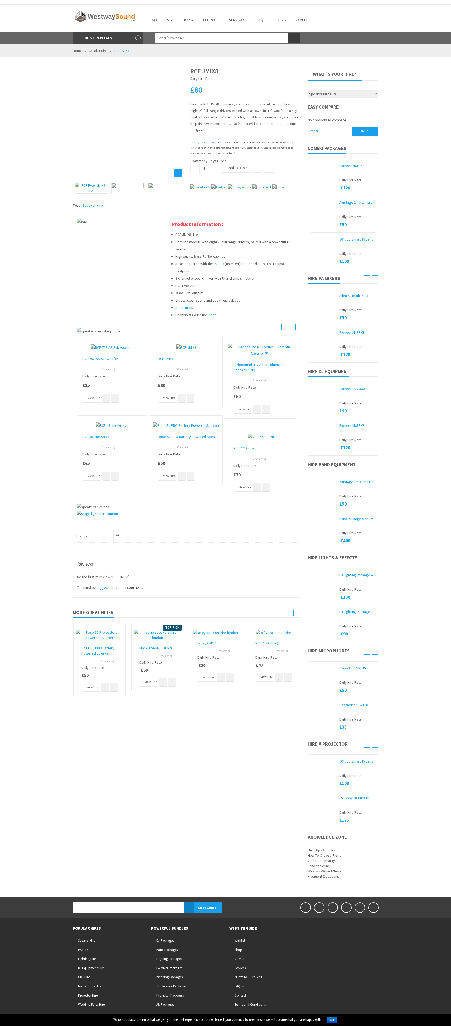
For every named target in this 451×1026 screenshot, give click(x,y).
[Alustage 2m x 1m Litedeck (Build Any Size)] (323, 202)
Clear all (313, 131)
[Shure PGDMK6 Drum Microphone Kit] (323, 668)
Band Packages (167, 949)
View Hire (94, 398)
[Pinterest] (346, 907)
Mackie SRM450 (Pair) (155, 648)
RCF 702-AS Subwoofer (100, 358)
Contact (240, 995)
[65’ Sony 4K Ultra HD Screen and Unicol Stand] (323, 798)
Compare (257, 168)
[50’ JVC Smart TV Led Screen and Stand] (323, 239)
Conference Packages (171, 986)
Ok (332, 1020)
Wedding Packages (169, 977)
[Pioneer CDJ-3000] (323, 388)
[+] (213, 168)
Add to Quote (237, 168)
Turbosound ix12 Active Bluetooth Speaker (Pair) (259, 367)
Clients (239, 959)
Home (77, 51)
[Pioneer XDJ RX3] (323, 165)
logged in (104, 587)
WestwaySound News (324, 871)
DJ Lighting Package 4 (356, 575)
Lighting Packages (169, 959)
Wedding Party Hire (91, 1004)
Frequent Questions (323, 876)
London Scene (319, 865)
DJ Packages (165, 940)
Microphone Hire (89, 986)
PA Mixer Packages (169, 968)
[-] (195, 168)
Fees (212, 315)
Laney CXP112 (208, 643)
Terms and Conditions (250, 1004)
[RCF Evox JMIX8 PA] (91, 188)
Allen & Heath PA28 (353, 295)
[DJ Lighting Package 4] (323, 575)
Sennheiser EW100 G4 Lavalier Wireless (356, 705)
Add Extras (183, 307)
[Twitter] (319, 907)
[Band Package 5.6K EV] (323, 518)
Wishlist (240, 940)
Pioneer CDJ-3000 (352, 388)
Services (240, 968)
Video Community (321, 860)
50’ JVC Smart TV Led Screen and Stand (356, 239)
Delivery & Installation (202, 142)
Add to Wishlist (269, 168)
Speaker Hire (97, 51)
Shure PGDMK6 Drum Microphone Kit (356, 668)
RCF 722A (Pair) (244, 448)
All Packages (165, 1004)
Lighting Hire (87, 959)
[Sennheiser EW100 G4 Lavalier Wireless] (323, 704)
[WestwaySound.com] (105, 16)
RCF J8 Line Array (95, 436)
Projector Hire (88, 995)
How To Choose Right (324, 855)
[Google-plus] (360, 907)
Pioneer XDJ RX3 (351, 165)
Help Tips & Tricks (321, 850)
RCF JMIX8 (166, 358)
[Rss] (373, 907)
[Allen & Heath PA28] (323, 295)
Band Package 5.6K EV (356, 518)
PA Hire (83, 949)
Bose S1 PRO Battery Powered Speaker (189, 436)
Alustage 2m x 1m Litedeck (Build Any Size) (356, 202)
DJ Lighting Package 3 (356, 611)
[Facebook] (305, 907)
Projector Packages (170, 995)
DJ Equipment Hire (91, 968)
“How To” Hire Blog (248, 977)
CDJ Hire (84, 977)
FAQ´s (239, 986)
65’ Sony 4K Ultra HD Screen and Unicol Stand (356, 798)
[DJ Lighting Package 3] (323, 611)
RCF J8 (219, 263)
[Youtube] (332, 907)
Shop (238, 949)
